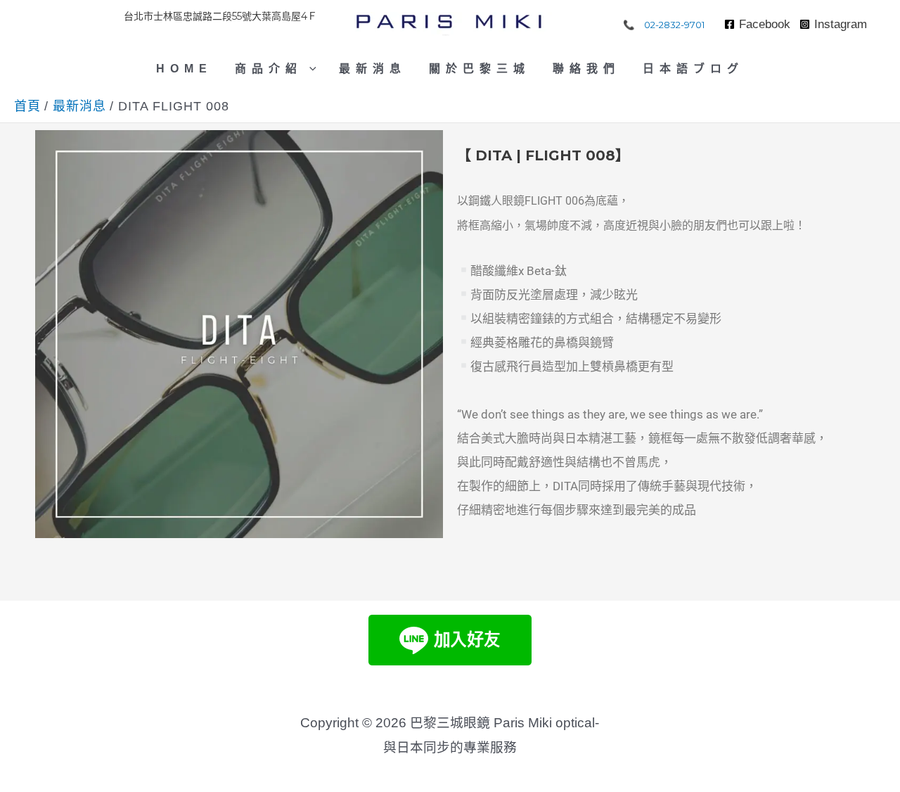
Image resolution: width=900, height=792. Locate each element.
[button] (309, 69)
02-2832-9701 (674, 24)
